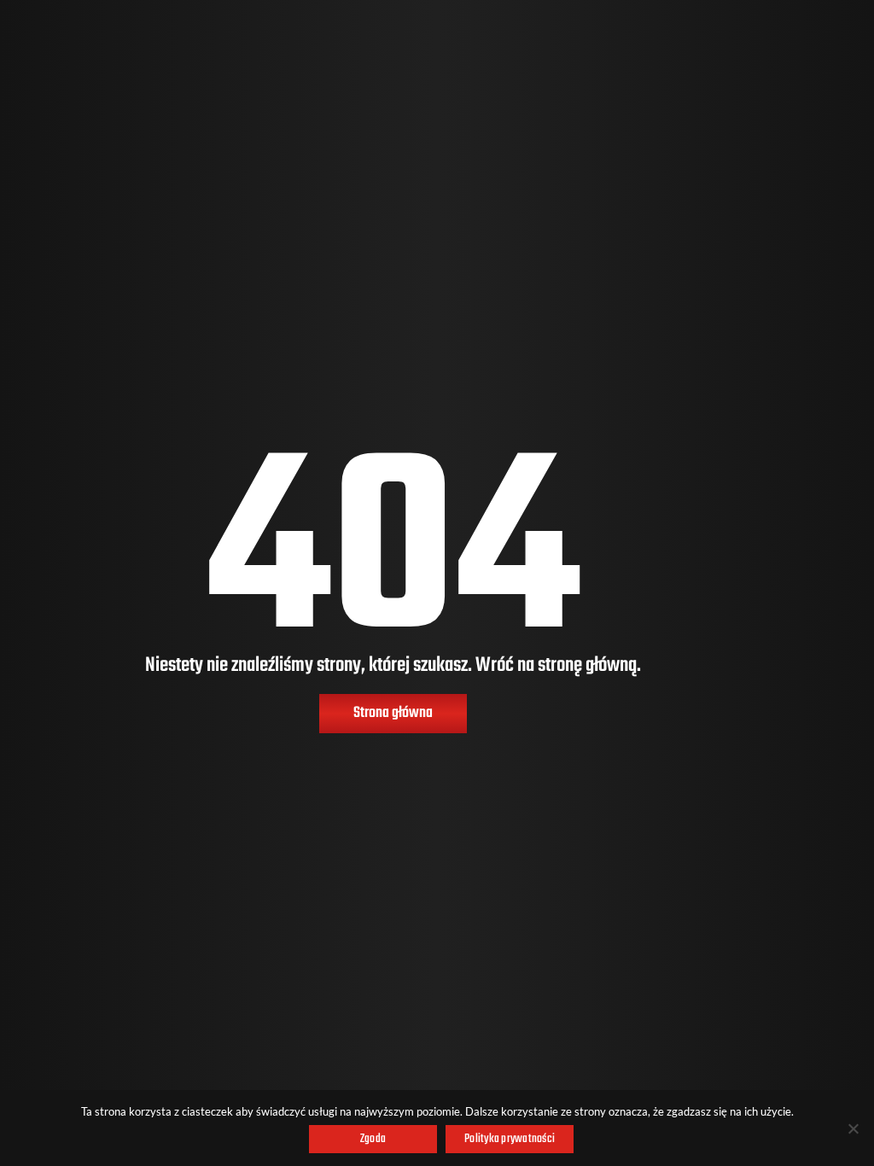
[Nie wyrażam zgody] (852, 1128)
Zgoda (373, 1139)
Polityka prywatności (509, 1139)
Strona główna (393, 713)
